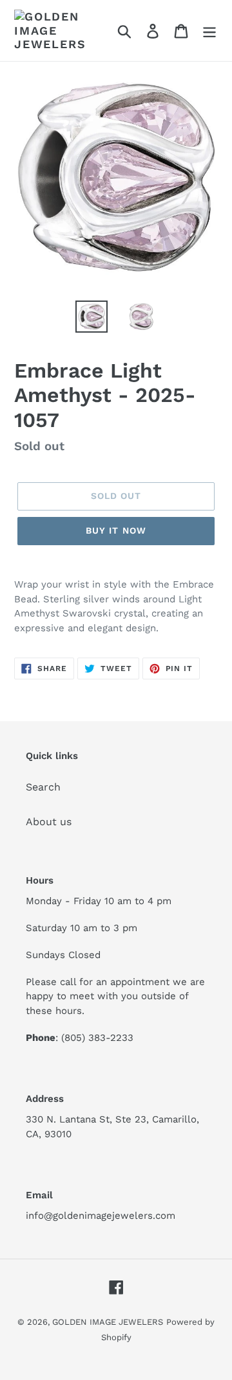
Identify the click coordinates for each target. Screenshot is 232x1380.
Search (43, 787)
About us (49, 822)
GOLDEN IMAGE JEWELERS (107, 1322)
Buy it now (116, 530)
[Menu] (209, 30)
